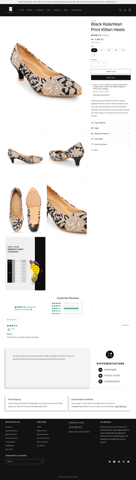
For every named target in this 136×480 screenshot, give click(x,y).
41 (94, 55)
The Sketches (10, 442)
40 (123, 50)
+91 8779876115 (75, 427)
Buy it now (111, 77)
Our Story (8, 427)
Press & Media (42, 442)
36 (94, 50)
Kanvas (65, 476)
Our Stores (41, 445)
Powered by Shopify (72, 476)
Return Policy (42, 431)
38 (109, 50)
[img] (12, 326)
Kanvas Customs (11, 431)
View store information (101, 95)
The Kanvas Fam (11, 438)
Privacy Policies (42, 434)
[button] (30, 10)
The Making (9, 445)
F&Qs (39, 427)
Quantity (94, 59)
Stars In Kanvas (11, 434)
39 (116, 50)
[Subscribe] (41, 461)
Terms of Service (43, 438)
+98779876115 (121, 406)
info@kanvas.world (76, 422)
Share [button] (96, 150)
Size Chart (9, 449)
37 (102, 50)
